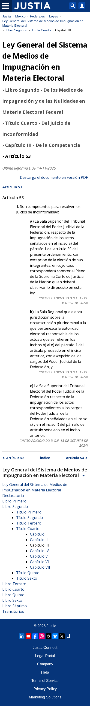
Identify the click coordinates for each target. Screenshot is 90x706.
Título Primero (29, 512)
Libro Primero (14, 501)
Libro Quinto (13, 594)
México (20, 16)
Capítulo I (38, 534)
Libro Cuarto (13, 589)
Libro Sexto (12, 600)
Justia (6, 16)
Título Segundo (29, 517)
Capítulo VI (39, 561)
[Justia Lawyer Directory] (68, 636)
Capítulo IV (39, 550)
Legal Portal (45, 656)
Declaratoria (13, 495)
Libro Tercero (14, 583)
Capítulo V (39, 556)
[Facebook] (35, 636)
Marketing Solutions (45, 697)
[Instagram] (42, 636)
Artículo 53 (12, 187)
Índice (45, 458)
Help (45, 672)
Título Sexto (26, 578)
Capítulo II (39, 539)
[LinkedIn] (21, 636)
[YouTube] (28, 636)
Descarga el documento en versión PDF (54, 177)
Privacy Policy (45, 689)
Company (45, 664)
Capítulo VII (40, 567)
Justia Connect (45, 647)
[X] (62, 636)
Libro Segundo (16, 30)
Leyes (53, 16)
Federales (37, 16)
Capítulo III (39, 545)
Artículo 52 (15, 458)
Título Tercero (28, 523)
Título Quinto (27, 572)
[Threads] (48, 636)
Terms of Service (45, 681)
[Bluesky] (55, 636)
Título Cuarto (41, 30)
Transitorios (13, 611)
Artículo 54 (75, 458)
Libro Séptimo (14, 605)
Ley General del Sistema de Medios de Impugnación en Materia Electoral (43, 23)
